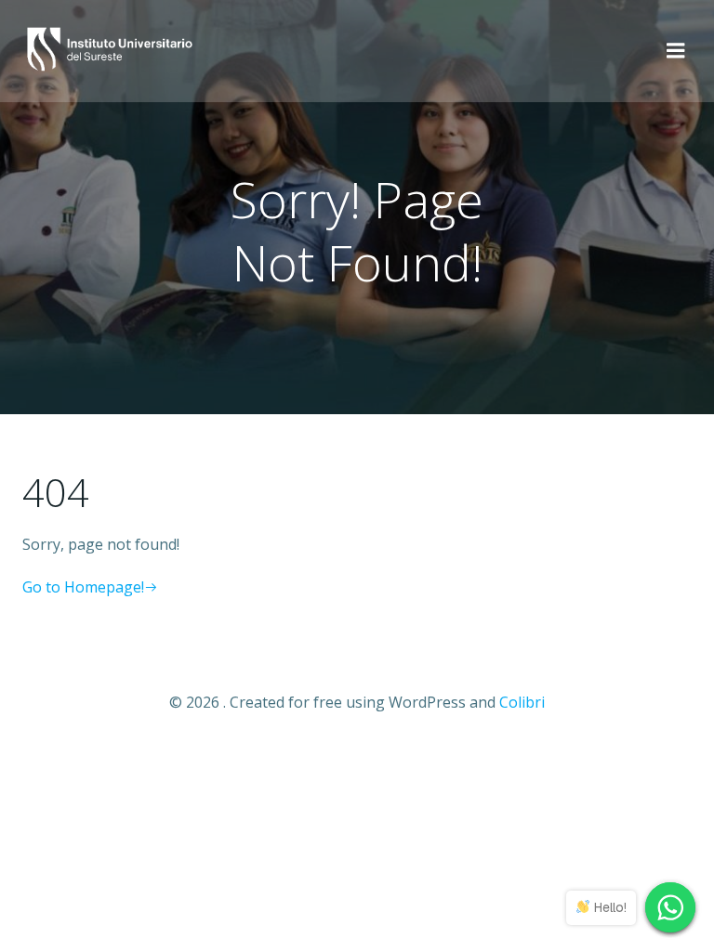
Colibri (522, 702)
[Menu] (676, 51)
